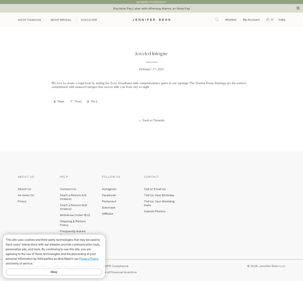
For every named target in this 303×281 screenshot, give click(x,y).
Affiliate (107, 213)
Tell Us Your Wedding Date (159, 203)
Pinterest (109, 201)
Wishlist (230, 19)
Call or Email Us (155, 189)
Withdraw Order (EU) (75, 215)
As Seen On (26, 195)
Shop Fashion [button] (29, 20)
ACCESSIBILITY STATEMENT (151, 2)
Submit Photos (154, 211)
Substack (109, 207)
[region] (151, 8)
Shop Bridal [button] (61, 20)
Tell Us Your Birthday (159, 195)
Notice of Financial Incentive (117, 272)
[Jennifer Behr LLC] (151, 20)
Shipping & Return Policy (73, 223)
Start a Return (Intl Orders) (73, 207)
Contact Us (68, 189)
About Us (24, 189)
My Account (251, 19)
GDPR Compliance (115, 266)
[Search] (217, 19)
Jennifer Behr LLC (272, 266)
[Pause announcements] (298, 8)
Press (22, 201)
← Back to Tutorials (151, 120)
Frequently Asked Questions (72, 233)
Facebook (109, 195)
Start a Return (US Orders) (73, 197)
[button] (268, 19)
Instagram (109, 189)
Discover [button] (89, 20)
